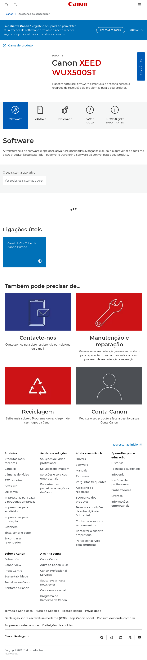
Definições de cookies (57, 625)
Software (15, 119)
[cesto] (6, 5)
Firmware (65, 119)
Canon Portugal (16, 636)
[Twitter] (129, 637)
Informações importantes (115, 121)
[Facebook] (101, 637)
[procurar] (15, 5)
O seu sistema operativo (19, 172)
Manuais (40, 119)
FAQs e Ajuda (90, 121)
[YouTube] (139, 637)
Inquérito (141, 66)
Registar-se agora (110, 30)
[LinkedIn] (120, 637)
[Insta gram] (111, 637)
